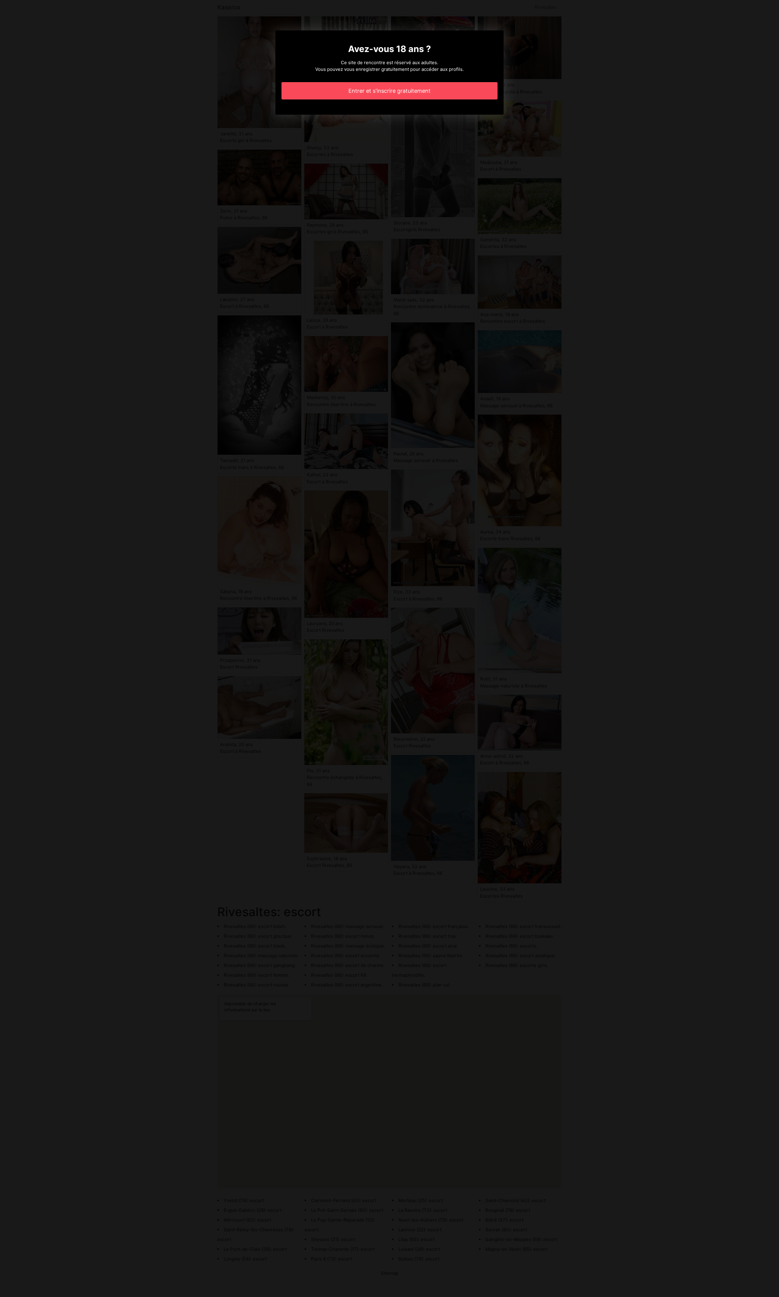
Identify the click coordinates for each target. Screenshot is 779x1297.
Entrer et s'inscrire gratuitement (389, 91)
